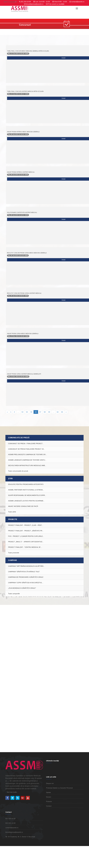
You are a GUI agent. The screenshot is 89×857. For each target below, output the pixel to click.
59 (49, 412)
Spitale (48, 792)
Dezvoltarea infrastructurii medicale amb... (27, 465)
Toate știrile (12, 512)
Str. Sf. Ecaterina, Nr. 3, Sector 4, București (20, 837)
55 (31, 412)
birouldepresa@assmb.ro (34, 4)
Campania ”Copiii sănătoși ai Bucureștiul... (25, 582)
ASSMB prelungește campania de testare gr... (27, 454)
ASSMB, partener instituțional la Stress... (26, 490)
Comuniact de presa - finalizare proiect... (26, 443)
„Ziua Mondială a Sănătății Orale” (22, 588)
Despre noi (50, 783)
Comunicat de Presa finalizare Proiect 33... (26, 449)
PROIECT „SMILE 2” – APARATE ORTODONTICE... (26, 542)
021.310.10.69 (10, 823)
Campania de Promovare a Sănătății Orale (25, 577)
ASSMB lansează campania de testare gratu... (27, 460)
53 (22, 412)
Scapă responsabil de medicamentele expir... (27, 495)
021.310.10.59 (26, 1)
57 (40, 412)
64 (58, 412)
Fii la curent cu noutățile (56, 4)
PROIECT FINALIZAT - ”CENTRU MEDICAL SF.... (25, 547)
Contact (48, 806)
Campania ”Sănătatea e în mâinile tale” (24, 571)
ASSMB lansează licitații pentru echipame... (26, 501)
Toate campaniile (14, 593)
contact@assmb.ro (77, 1)
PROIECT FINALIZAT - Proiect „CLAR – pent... (25, 525)
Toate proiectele (13, 553)
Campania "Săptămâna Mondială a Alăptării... (26, 566)
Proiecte (49, 801)
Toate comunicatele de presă (18, 471)
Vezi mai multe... (12, 792)
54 (27, 412)
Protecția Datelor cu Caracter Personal (59, 788)
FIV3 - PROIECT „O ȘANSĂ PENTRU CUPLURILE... (26, 536)
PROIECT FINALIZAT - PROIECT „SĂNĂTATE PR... (26, 531)
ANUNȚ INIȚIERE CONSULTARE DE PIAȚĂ (23, 506)
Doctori (48, 797)
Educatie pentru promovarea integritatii (25, 484)
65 (62, 412)
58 (45, 412)
